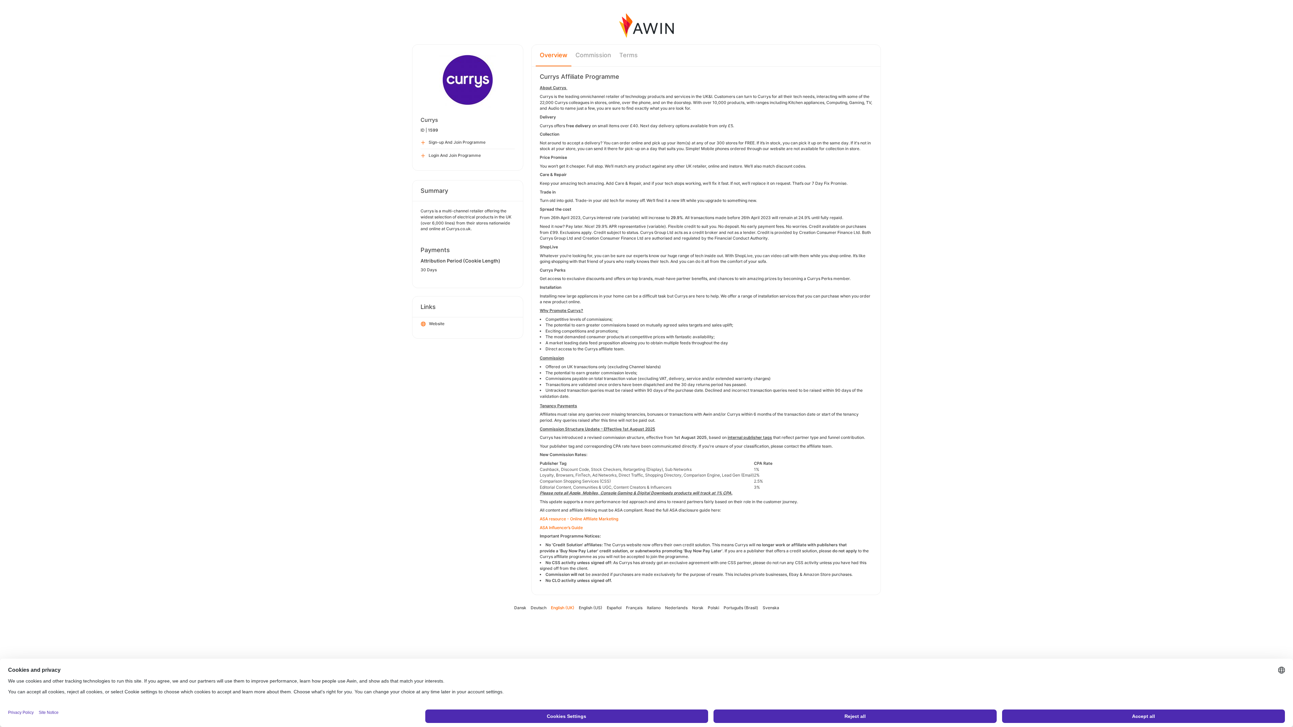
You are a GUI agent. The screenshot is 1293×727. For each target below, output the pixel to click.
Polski (713, 607)
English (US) (590, 607)
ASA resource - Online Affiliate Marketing (579, 518)
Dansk (520, 607)
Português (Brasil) (741, 607)
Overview (553, 55)
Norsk (697, 607)
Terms (628, 55)
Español (614, 607)
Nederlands (676, 607)
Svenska (771, 607)
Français (634, 607)
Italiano (654, 607)
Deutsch (538, 607)
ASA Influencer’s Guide (561, 527)
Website (436, 323)
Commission (593, 55)
